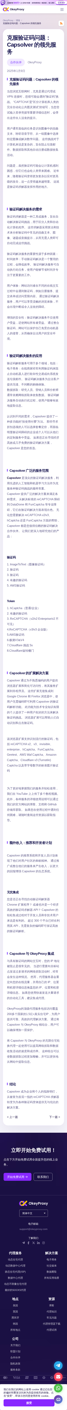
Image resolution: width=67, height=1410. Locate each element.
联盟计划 (15, 1351)
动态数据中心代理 (15, 1265)
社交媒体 (52, 1265)
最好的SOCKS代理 (15, 1290)
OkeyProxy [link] (8, 20)
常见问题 (52, 1317)
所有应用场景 (51, 1277)
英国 (15, 1311)
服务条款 (15, 1369)
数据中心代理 (15, 1277)
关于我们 (15, 1345)
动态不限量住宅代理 (15, 1283)
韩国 (15, 1323)
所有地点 (15, 1329)
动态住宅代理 (15, 1259)
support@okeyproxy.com (33, 1229)
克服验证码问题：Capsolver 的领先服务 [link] (22, 23)
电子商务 (52, 1259)
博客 (51, 1305)
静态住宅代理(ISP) (15, 1271)
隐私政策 (15, 1363)
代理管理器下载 (51, 1323)
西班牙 (15, 1317)
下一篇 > (54, 1117)
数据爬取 (52, 1271)
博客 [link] (18, 20)
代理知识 (52, 1311)
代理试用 (52, 1329)
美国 (15, 1305)
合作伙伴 (15, 1357)
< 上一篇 (12, 1117)
